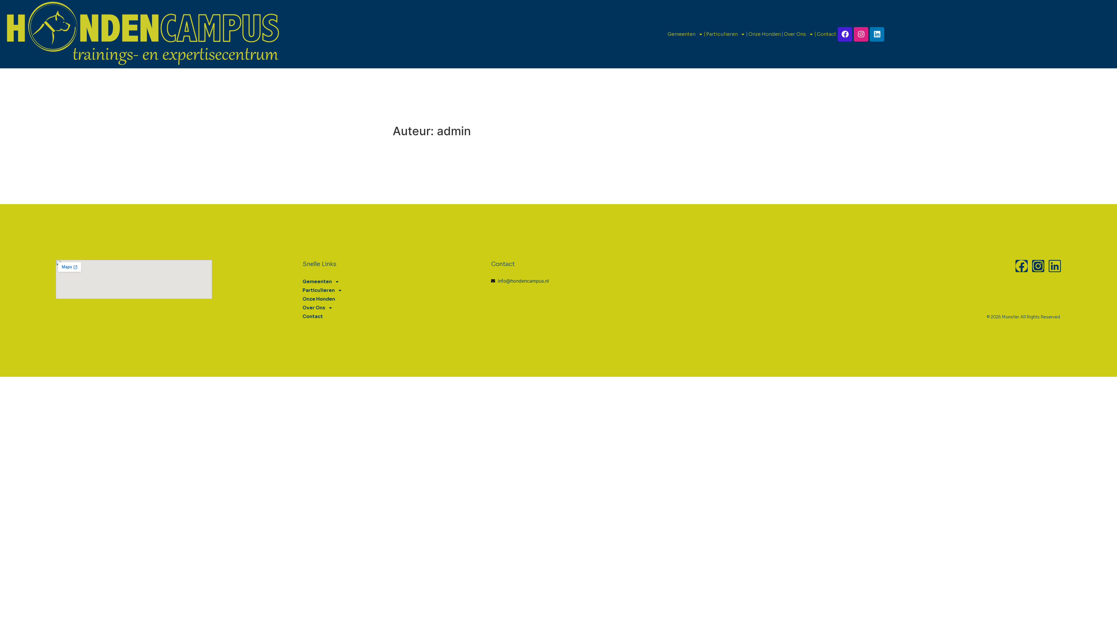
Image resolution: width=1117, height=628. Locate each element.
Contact (826, 34)
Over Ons (795, 34)
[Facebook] (845, 34)
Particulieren (722, 34)
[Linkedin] (877, 34)
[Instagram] (861, 34)
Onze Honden (764, 34)
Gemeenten (682, 34)
